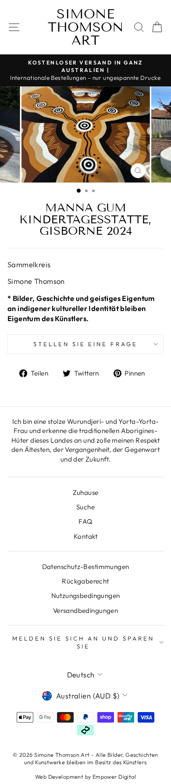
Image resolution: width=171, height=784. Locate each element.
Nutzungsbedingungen (85, 595)
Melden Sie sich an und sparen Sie (83, 642)
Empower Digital (114, 776)
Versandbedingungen (85, 610)
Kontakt (85, 536)
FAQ (85, 521)
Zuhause (86, 492)
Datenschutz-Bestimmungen (85, 566)
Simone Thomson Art (86, 27)
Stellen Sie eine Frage (85, 343)
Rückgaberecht (85, 581)
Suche (85, 507)
